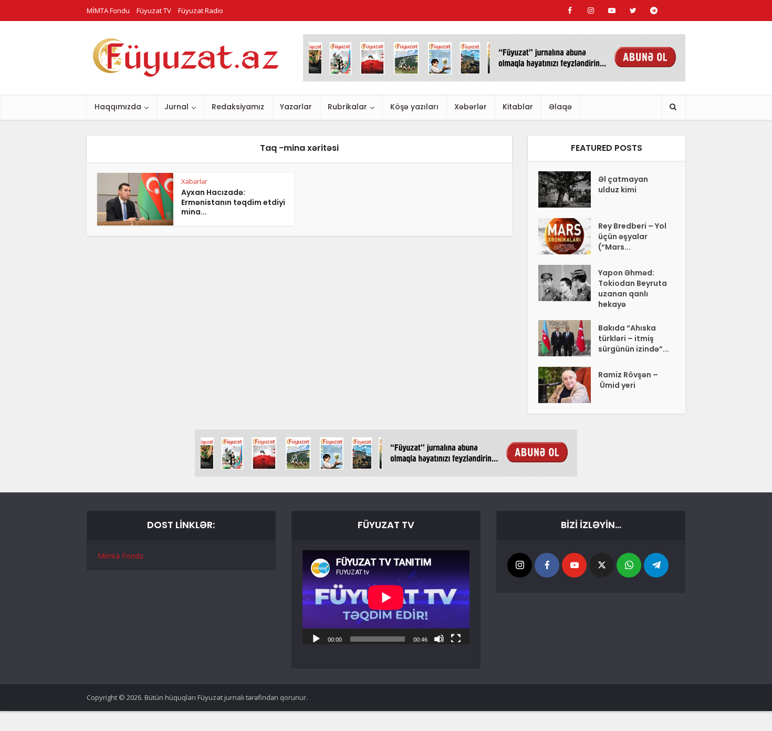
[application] (386, 597)
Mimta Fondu (120, 556)
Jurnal (176, 106)
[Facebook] (547, 565)
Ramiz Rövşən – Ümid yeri (628, 379)
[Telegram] (656, 565)
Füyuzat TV (154, 10)
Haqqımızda (118, 106)
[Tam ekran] (456, 638)
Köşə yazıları (414, 106)
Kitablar (518, 106)
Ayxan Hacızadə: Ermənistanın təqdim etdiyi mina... (233, 202)
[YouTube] (574, 565)
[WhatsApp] (629, 565)
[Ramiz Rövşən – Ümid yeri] (568, 385)
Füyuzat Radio (200, 10)
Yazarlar (296, 106)
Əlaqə (560, 106)
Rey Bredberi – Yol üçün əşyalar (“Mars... (632, 236)
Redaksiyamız (238, 106)
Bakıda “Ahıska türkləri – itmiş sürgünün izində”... (633, 338)
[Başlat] (316, 638)
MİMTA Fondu (108, 10)
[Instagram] (519, 565)
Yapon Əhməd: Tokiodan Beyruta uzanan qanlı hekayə (632, 288)
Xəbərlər (470, 106)
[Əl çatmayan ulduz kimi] (568, 189)
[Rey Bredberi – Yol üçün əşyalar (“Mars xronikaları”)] (568, 236)
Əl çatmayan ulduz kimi (623, 184)
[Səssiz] (439, 638)
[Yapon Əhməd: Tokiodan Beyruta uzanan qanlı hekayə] (568, 283)
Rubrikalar (347, 106)
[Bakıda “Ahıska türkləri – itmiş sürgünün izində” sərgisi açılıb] (568, 338)
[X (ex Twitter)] (601, 565)
